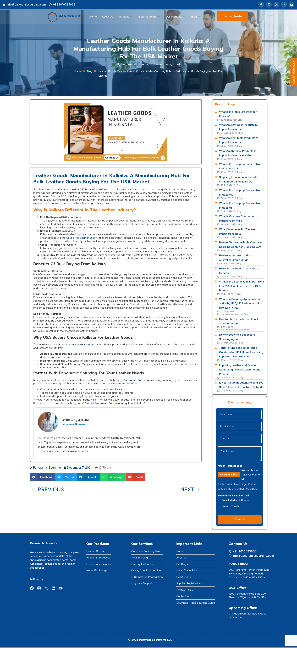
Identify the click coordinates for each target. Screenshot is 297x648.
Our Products (174, 16)
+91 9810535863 (64, 4)
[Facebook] (261, 5)
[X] (276, 5)
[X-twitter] (46, 588)
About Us (107, 16)
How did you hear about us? (234, 495)
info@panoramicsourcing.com (26, 4)
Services (123, 16)
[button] (42, 477)
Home (93, 16)
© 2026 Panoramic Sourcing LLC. (150, 640)
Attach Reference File (230, 465)
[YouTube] (291, 5)
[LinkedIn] (284, 5)
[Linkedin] (53, 588)
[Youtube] (61, 588)
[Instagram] (269, 5)
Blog (194, 16)
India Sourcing (147, 16)
